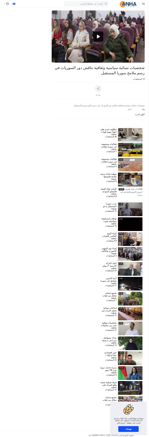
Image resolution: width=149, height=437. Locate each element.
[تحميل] (14, 4)
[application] (98, 36)
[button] (6, 4)
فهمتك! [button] (128, 429)
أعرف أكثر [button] (121, 423)
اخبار (130, 109)
